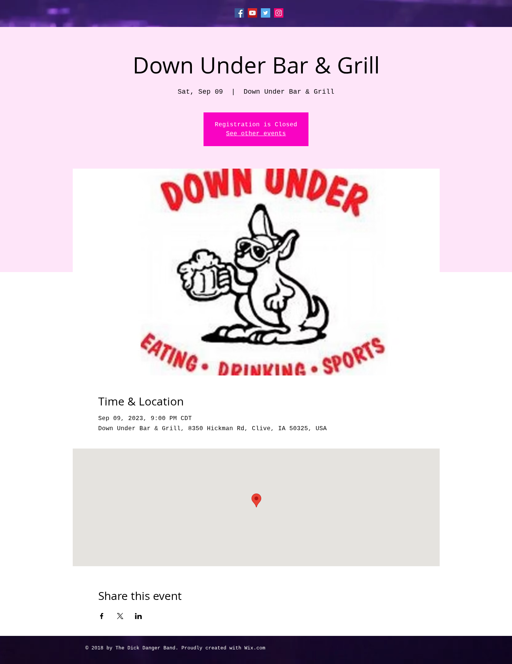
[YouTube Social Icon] (252, 13)
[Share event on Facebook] (101, 616)
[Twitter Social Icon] (265, 13)
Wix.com (254, 648)
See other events (256, 133)
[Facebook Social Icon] (239, 13)
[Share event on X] (120, 616)
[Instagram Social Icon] (278, 13)
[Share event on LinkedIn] (138, 616)
